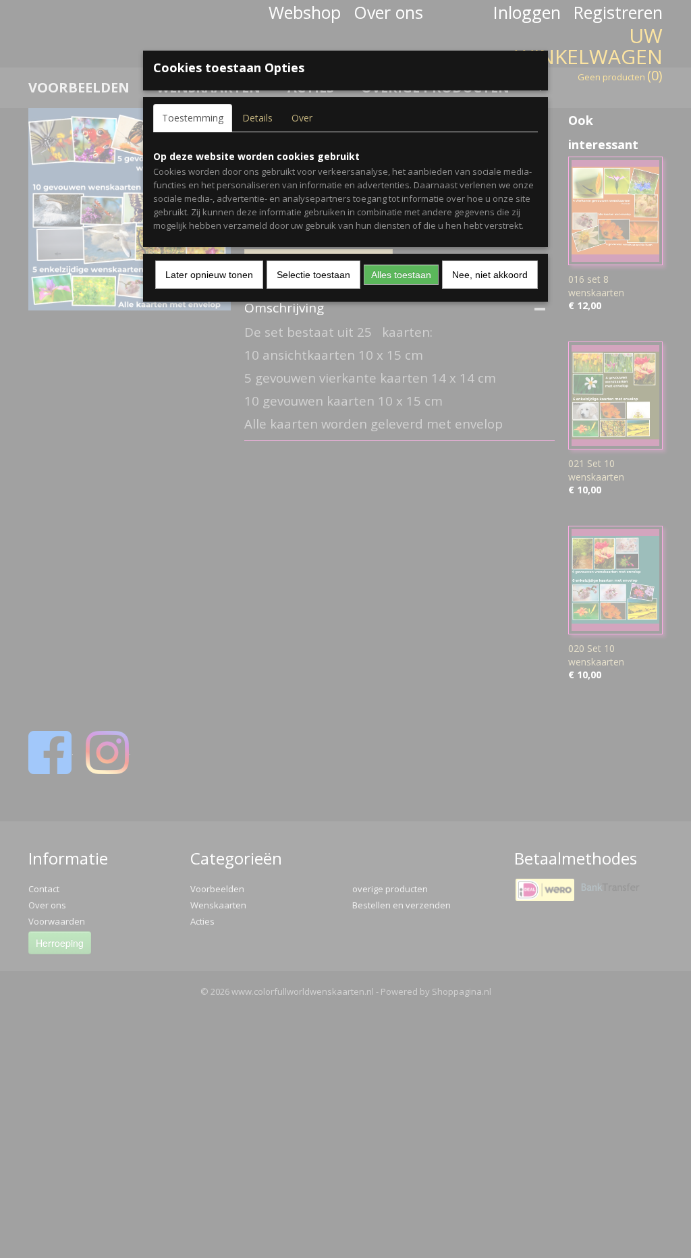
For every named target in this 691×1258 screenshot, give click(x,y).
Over (302, 117)
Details (257, 117)
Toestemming (192, 117)
